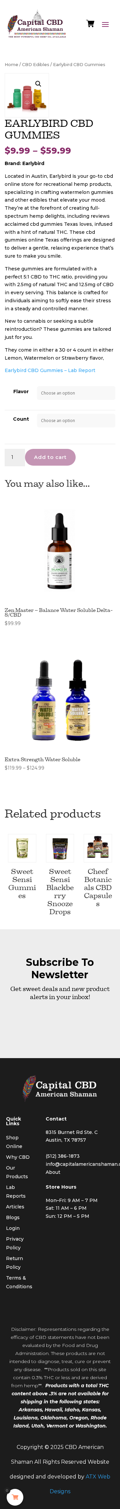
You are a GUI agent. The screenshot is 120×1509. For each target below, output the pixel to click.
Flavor (21, 391)
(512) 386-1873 (63, 1156)
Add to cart (50, 457)
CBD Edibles (35, 64)
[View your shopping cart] (90, 25)
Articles (15, 1207)
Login (13, 1228)
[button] (38, 84)
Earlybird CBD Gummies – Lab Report (50, 370)
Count (21, 419)
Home (11, 64)
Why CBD (18, 1157)
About (53, 1172)
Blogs (13, 1217)
